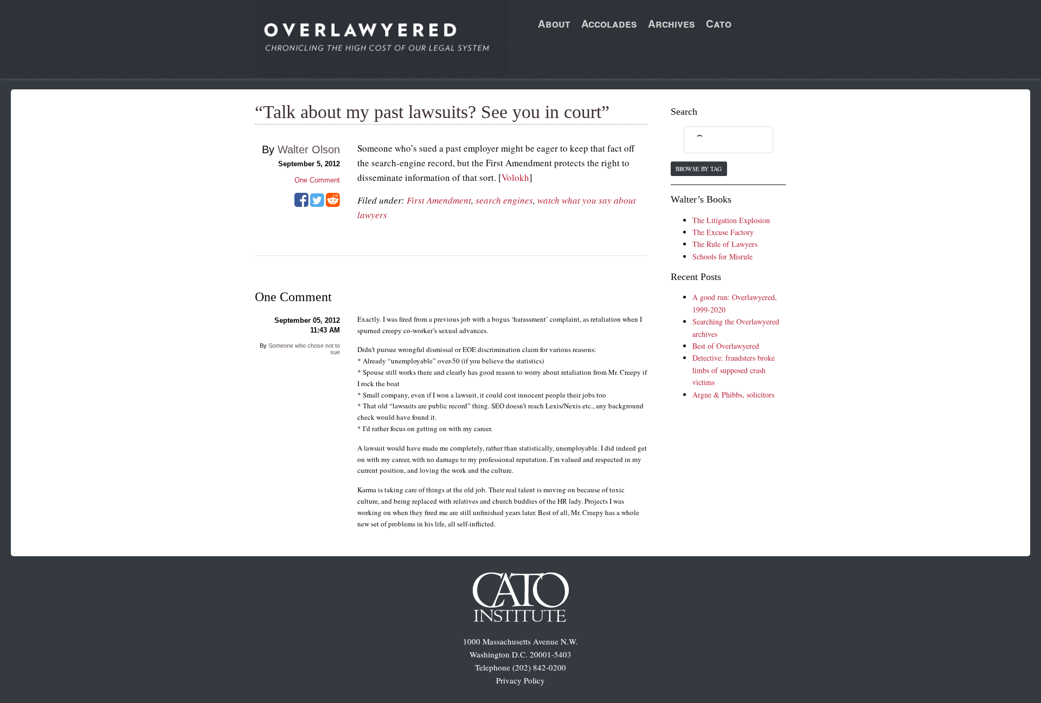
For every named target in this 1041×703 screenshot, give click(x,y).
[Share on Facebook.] (301, 203)
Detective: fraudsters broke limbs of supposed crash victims (733, 370)
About (554, 23)
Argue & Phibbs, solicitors (733, 394)
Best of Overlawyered (725, 346)
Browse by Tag (699, 169)
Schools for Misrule (722, 256)
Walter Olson (309, 149)
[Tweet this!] (317, 203)
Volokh (515, 177)
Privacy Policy (520, 680)
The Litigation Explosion (731, 220)
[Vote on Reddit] (333, 203)
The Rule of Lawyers (724, 244)
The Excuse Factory (723, 232)
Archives (671, 23)
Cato (718, 23)
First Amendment (439, 200)
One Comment (317, 180)
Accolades (609, 23)
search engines (504, 200)
